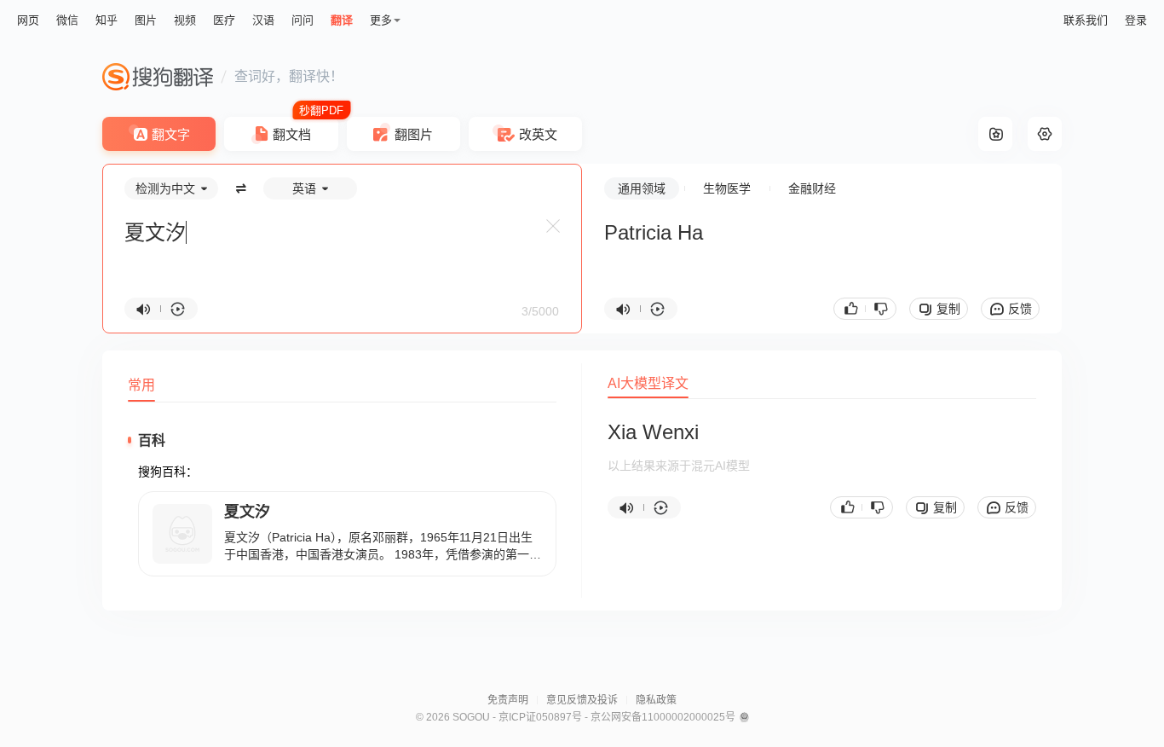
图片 (146, 20)
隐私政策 (656, 700)
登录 (1136, 20)
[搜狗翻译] (157, 76)
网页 (28, 20)
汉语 (263, 20)
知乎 (106, 20)
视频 (185, 20)
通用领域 (642, 188)
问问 (302, 20)
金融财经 (812, 188)
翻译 (342, 20)
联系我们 (1085, 20)
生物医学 (727, 188)
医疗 (224, 20)
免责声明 (507, 700)
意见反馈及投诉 (582, 700)
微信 (67, 20)
